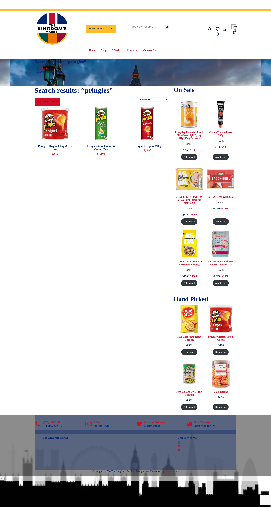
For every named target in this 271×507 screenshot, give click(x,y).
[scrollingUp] (2, 478)
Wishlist (116, 50)
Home (92, 50)
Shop (104, 50)
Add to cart (105, 145)
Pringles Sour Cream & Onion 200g (101, 147)
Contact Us (149, 50)
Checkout (132, 50)
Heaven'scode (172, 471)
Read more (58, 145)
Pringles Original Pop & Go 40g (55, 147)
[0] (217, 28)
